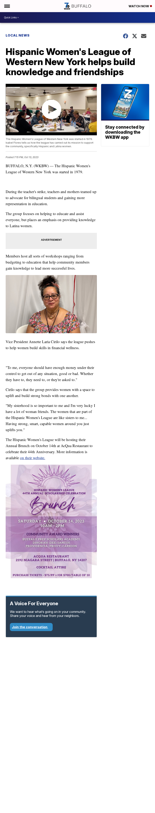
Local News (18, 35)
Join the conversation (30, 627)
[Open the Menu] (6, 6)
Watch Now (139, 6)
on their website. (32, 457)
